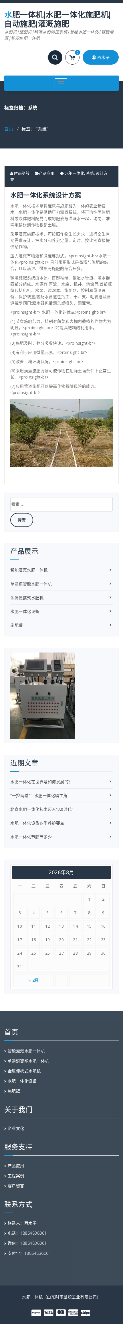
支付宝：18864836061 (29, 1253)
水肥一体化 (74, 173)
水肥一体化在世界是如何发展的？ (41, 781)
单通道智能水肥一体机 (31, 583)
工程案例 (16, 1175)
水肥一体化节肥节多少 (31, 836)
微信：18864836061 (27, 1243)
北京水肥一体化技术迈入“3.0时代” (41, 809)
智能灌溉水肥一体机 (29, 570)
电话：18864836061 (27, 1233)
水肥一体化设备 (24, 611)
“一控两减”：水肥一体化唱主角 (39, 795)
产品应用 (46, 173)
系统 (90, 173)
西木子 (103, 57)
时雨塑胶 (21, 173)
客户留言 (16, 1185)
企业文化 (16, 1128)
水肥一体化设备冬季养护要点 (37, 823)
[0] (76, 58)
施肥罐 (16, 625)
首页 (8, 129)
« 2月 (34, 980)
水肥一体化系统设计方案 (45, 194)
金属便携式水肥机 (26, 597)
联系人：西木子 (22, 1223)
